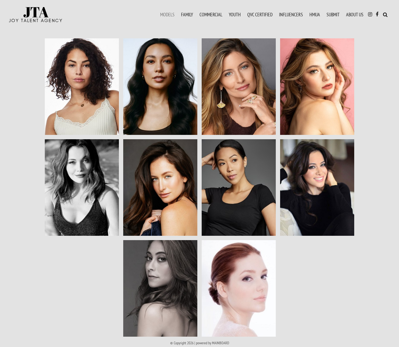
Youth (235, 14)
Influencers (291, 14)
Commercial (210, 14)
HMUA (314, 14)
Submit (333, 14)
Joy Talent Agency (47, 14)
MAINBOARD (220, 342)
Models (167, 14)
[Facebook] (377, 14)
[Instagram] (370, 14)
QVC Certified (260, 14)
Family (187, 14)
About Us (354, 14)
